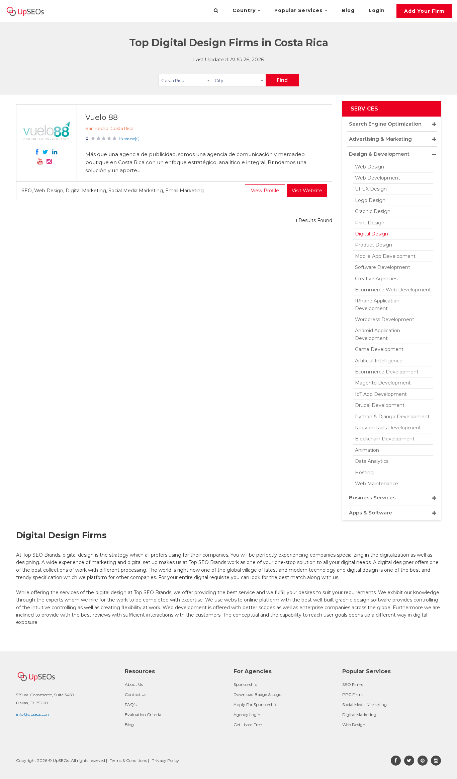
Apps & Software (370, 512)
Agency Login (247, 714)
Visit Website (307, 191)
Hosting (364, 473)
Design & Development (379, 154)
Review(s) (129, 138)
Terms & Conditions (128, 760)
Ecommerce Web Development (393, 290)
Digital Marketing (359, 714)
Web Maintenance (376, 484)
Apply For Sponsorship (255, 704)
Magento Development (383, 383)
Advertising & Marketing (380, 139)
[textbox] (239, 80)
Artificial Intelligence (378, 361)
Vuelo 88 (101, 117)
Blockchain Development (385, 439)
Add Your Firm (424, 11)
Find (282, 80)
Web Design (369, 167)
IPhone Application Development (377, 304)
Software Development (382, 267)
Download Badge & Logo (257, 694)
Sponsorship (245, 684)
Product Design (373, 245)
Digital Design (371, 234)
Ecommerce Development (387, 372)
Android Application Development (377, 334)
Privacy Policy (165, 760)
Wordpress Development (384, 319)
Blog (348, 10)
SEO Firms (352, 684)
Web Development (377, 178)
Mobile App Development (385, 256)
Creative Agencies (376, 279)
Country (245, 10)
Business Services (372, 497)
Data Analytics (371, 461)
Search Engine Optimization (385, 124)
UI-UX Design (371, 189)
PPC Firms (352, 694)
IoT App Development (381, 394)
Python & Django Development (392, 417)
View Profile (265, 191)
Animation (367, 450)
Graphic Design (372, 211)
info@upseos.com (33, 714)
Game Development (379, 349)
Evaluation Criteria (143, 714)
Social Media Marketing (364, 704)
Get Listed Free (248, 724)
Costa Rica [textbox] (172, 80)
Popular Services (299, 10)
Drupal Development (379, 405)
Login (377, 10)
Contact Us (135, 694)
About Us (134, 684)
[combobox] (185, 81)
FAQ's (130, 704)
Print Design (369, 223)
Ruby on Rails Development (388, 428)
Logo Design (370, 200)
